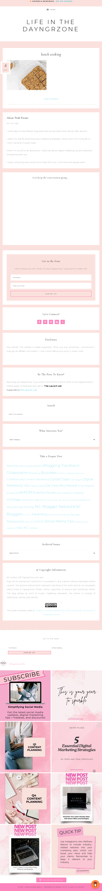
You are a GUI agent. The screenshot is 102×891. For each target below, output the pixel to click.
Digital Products (37, 486)
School (39, 521)
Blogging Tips (56, 465)
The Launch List (28, 390)
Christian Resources (75, 473)
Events (39, 492)
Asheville (12, 465)
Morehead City (83, 500)
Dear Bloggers (76, 480)
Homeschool (38, 499)
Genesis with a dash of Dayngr (69, 887)
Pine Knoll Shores (55, 515)
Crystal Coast (60, 479)
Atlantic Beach (26, 466)
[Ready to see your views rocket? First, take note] (76, 850)
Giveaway (77, 492)
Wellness (33, 528)
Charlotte (61, 473)
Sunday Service (81, 522)
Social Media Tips (59, 521)
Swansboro (11, 528)
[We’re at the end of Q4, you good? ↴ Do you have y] (25, 798)
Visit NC (22, 528)
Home (25, 499)
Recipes (75, 514)
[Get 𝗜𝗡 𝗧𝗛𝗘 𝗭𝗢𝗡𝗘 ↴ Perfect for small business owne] (25, 695)
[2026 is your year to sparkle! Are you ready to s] (76, 695)
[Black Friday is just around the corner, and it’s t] (25, 850)
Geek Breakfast (63, 493)
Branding (35, 473)
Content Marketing (36, 479)
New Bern (27, 515)
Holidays (14, 500)
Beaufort (38, 466)
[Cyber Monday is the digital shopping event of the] (76, 798)
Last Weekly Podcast (66, 500)
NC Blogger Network (55, 506)
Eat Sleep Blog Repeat (61, 485)
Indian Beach (52, 500)
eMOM (26, 492)
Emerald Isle (13, 493)
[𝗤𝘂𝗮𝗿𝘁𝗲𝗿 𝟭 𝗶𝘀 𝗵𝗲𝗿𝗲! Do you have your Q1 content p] (25, 747)
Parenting (39, 514)
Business (49, 472)
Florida (50, 492)
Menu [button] (53, 10)
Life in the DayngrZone (51, 25)
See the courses (64, 1)
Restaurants (15, 521)
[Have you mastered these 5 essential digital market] (76, 747)
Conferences (15, 479)
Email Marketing (86, 486)
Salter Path (29, 522)
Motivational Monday (20, 507)
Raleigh (66, 515)
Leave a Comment (51, 99)
